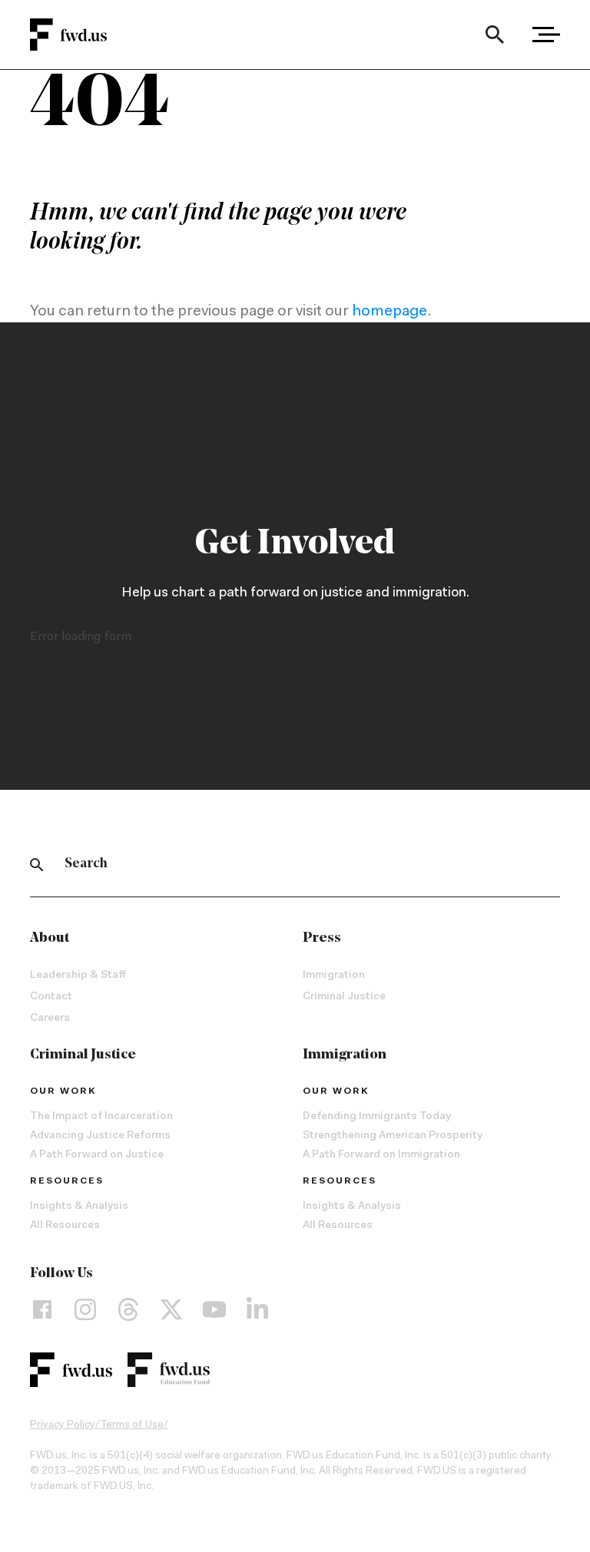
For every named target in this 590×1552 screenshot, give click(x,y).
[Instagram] (85, 1309)
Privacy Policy (62, 1425)
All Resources (65, 1225)
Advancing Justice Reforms (100, 1136)
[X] (171, 1309)
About (49, 939)
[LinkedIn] (257, 1309)
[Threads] (128, 1309)
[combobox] (494, 34)
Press (322, 939)
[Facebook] (42, 1309)
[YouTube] (214, 1309)
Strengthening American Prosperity (392, 1136)
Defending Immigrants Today (377, 1116)
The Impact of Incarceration (101, 1116)
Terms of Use (132, 1425)
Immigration (334, 975)
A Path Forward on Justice (97, 1155)
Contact (51, 997)
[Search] (494, 34)
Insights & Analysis (79, 1206)
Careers (50, 1018)
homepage (389, 311)
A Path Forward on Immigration (381, 1155)
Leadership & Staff (78, 975)
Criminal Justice (344, 997)
